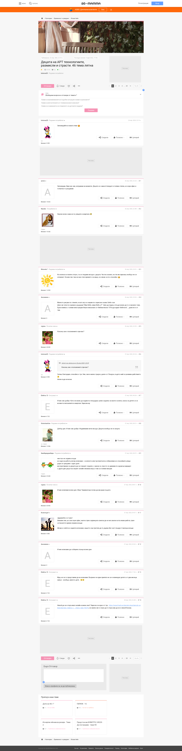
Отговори (47, 86)
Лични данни (99, 748)
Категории (48, 739)
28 (127, 86)
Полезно (120, 137)
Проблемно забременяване (56, 728)
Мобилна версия (134, 748)
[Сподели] (74, 86)
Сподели (104, 137)
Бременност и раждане (61, 739)
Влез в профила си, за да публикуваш (60, 686)
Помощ (117, 748)
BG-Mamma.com (53, 748)
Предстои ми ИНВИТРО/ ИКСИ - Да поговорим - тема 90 (90, 723)
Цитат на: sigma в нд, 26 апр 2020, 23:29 (75, 363)
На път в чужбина (88, 707)
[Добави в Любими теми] (69, 86)
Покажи (91, 110)
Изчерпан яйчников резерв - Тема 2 (56, 723)
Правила (91, 748)
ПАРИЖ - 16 (82, 704)
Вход (157, 3)
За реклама (83, 748)
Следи (62, 86)
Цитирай (135, 137)
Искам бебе (51, 707)
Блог (141, 748)
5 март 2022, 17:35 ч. (92, 58)
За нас (76, 748)
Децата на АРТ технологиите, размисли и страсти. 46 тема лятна (67, 63)
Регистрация (143, 3)
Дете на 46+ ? (48, 704)
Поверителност (109, 748)
